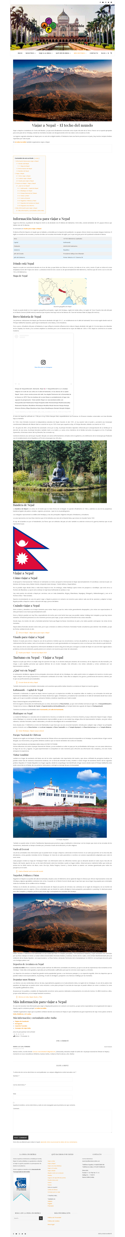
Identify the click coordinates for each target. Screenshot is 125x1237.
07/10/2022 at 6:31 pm (18, 1048)
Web (14, 1094)
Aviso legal (51, 1224)
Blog (103, 53)
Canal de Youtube (21, 1026)
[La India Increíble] (62, 27)
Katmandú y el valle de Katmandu (51, 709)
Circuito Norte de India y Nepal (28, 682)
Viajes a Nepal (51, 1163)
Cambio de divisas (53, 1189)
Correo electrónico (19, 1085)
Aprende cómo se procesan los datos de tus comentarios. (59, 1142)
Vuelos (50, 1182)
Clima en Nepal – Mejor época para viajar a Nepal (33, 633)
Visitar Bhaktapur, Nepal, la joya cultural (31, 731)
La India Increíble (31, 412)
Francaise (51, 1206)
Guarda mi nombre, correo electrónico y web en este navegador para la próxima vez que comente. (44, 1105)
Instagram (18, 1023)
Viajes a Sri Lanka (52, 1168)
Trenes (50, 1185)
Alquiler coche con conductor (56, 1173)
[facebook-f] (100, 2)
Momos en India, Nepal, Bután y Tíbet (30, 997)
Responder (108, 1047)
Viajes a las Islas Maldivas (54, 1166)
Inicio (20, 53)
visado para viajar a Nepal (32, 228)
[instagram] (106, 2)
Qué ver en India (62, 53)
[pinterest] (111, 2)
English (50, 1203)
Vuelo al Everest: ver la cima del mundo (30, 871)
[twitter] (108, 2)
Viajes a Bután (51, 1170)
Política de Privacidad (54, 1217)
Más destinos (79, 53)
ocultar (37, 158)
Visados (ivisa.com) (53, 1180)
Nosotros (30, 53)
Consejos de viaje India (23, 1028)
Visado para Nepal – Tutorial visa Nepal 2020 (32, 652)
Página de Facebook (22, 1021)
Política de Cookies (53, 1221)
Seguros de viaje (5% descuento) (57, 1178)
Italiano (50, 1201)
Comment (16, 1108)
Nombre (16, 1076)
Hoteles (50, 1175)
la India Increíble (20, 142)
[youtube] (103, 2)
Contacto (94, 53)
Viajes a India (51, 1161)
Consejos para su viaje (54, 1192)
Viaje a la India (45, 53)
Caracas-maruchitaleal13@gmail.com (43, 1051)
